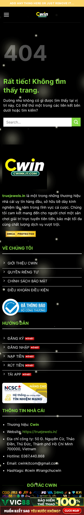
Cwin (34, 424)
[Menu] (6, 15)
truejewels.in (13, 195)
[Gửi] (76, 122)
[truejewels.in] (42, 14)
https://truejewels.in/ (39, 431)
